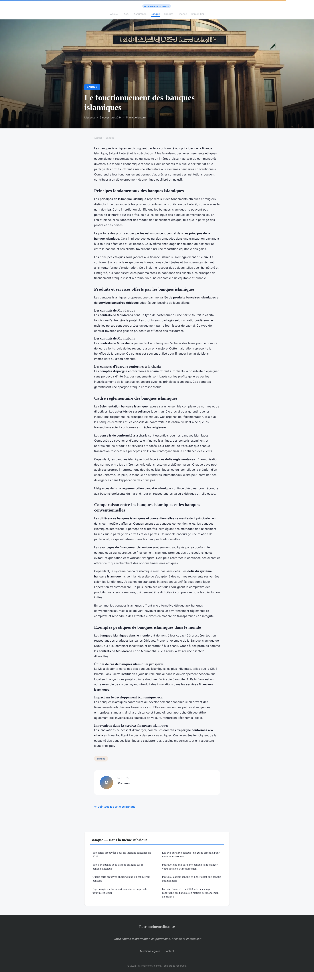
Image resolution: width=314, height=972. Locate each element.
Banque (155, 13)
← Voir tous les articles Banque (114, 806)
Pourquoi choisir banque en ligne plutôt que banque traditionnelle (191, 878)
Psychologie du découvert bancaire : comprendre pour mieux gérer (120, 890)
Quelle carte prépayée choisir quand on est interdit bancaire (121, 878)
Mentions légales (150, 951)
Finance (182, 13)
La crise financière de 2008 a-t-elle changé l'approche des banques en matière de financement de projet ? (190, 892)
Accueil (114, 13)
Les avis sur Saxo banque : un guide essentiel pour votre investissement (191, 854)
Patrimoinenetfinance (157, 926)
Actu (126, 13)
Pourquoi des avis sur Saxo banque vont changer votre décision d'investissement (190, 866)
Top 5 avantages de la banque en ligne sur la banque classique (117, 866)
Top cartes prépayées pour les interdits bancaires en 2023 (121, 854)
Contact (169, 951)
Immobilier (197, 13)
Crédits (168, 13)
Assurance (140, 13)
